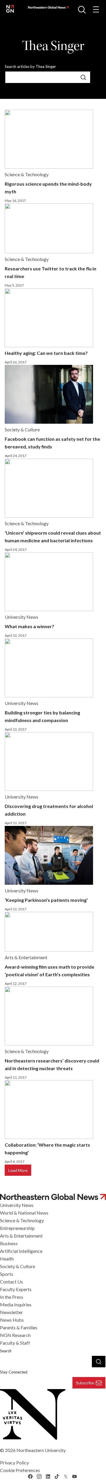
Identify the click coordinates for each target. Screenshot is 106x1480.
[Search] (83, 77)
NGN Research (15, 1335)
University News (17, 1205)
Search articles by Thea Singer (30, 66)
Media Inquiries (16, 1304)
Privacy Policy (14, 1462)
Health (7, 1258)
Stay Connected (13, 1372)
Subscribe (85, 1382)
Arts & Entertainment (21, 1235)
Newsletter (11, 1312)
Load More (18, 1170)
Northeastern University (41, 1450)
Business (9, 1243)
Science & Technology (22, 1220)
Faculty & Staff (15, 1343)
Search (5, 1350)
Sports (6, 1274)
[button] (82, 9)
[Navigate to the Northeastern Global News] (10, 9)
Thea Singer (53, 46)
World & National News (24, 1212)
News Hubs (12, 1320)
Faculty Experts (16, 1289)
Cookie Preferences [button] (20, 1470)
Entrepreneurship (17, 1228)
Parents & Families (18, 1327)
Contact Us (11, 1281)
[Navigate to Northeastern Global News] (47, 7)
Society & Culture (17, 1266)
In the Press (11, 1297)
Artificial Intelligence (21, 1251)
